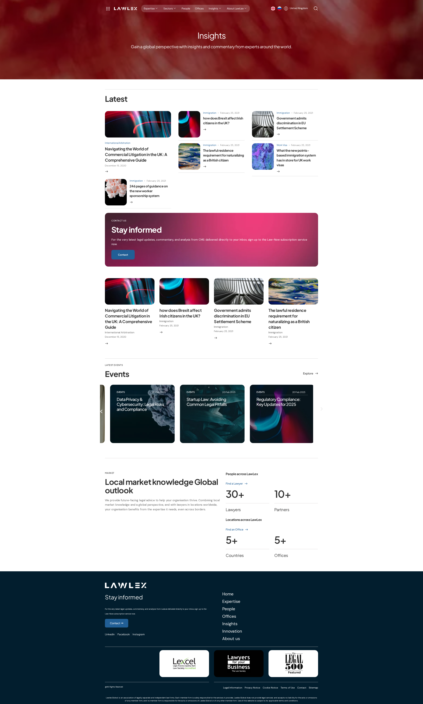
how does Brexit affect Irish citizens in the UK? (223, 120)
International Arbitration (117, 142)
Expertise (149, 8)
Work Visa (282, 144)
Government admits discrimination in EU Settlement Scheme (292, 123)
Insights (213, 8)
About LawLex (235, 8)
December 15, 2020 (115, 165)
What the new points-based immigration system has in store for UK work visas (296, 157)
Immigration (209, 112)
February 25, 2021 (229, 112)
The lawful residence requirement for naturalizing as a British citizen (223, 155)
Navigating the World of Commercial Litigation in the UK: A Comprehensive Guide (136, 154)
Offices (199, 8)
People (186, 8)
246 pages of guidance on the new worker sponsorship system (149, 191)
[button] (101, 411)
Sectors (168, 8)
